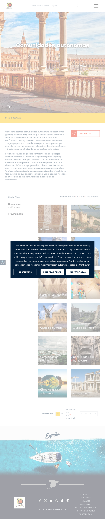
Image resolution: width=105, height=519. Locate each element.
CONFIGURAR (25, 272)
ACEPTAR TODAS (78, 272)
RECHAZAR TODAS (52, 272)
